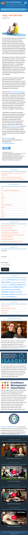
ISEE (2, 202)
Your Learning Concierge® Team (9, 230)
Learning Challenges (17, 157)
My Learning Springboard (13, 2)
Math (24, 284)
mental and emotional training (17, 91)
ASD (22, 292)
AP (2, 192)
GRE (2, 200)
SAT (2, 209)
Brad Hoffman (7, 138)
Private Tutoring (18, 158)
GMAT (3, 197)
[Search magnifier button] (26, 9)
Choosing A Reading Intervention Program (12, 241)
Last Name (4, 256)
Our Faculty (4, 313)
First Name (4, 250)
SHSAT (3, 214)
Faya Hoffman (14, 426)
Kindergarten (9, 157)
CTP (2, 195)
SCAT (2, 211)
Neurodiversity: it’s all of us (8, 225)
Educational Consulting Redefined (9, 232)
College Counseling (7, 154)
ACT (2, 188)
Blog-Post (10, 152)
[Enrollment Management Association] (14, 385)
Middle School (5, 158)
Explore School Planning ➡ (14, 481)
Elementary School (16, 154)
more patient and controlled (13, 126)
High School (5, 282)
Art (16, 296)
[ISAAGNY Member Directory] (14, 357)
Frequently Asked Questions (8, 308)
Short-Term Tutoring (6, 228)
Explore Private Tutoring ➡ (14, 503)
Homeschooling (13, 282)
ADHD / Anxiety (11, 153)
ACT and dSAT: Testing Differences (10, 190)
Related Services (5, 305)
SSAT (2, 216)
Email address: (5, 262)
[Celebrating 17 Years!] (14, 329)
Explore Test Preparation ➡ (14, 526)
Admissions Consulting (20, 153)
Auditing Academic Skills (7, 239)
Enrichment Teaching (7, 156)
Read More (22, 433)
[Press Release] (14, 418)
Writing (10, 280)
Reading (4, 160)
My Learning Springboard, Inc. (17, 532)
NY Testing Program (6, 204)
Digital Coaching (4, 279)
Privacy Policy (4, 310)
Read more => (21, 347)
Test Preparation (10, 160)
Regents (3, 207)
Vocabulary (17, 160)
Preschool (11, 158)
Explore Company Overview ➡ (14, 458)
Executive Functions (17, 156)
